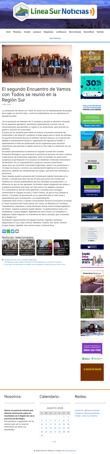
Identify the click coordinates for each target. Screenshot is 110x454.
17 (42, 428)
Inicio (8, 32)
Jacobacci (37, 32)
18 (46, 428)
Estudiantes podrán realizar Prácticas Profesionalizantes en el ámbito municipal (32, 262)
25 (46, 432)
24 (42, 432)
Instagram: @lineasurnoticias (87, 413)
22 (64, 428)
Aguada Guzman (10, 260)
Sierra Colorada (75, 32)
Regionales (33, 260)
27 (55, 432)
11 (46, 424)
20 (55, 428)
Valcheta (100, 32)
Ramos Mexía (89, 32)
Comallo (27, 32)
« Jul (54, 441)
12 (51, 424)
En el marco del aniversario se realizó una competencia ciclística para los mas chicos (34, 264)
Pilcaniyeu (17, 32)
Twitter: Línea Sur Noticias (86, 416)
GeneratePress (70, 451)
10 (42, 424)
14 (59, 424)
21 (59, 428)
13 (55, 424)
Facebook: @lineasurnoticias (87, 410)
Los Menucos (61, 32)
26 (51, 432)
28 (59, 432)
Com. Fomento (55, 38)
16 (68, 424)
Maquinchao (48, 32)
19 (51, 428)
